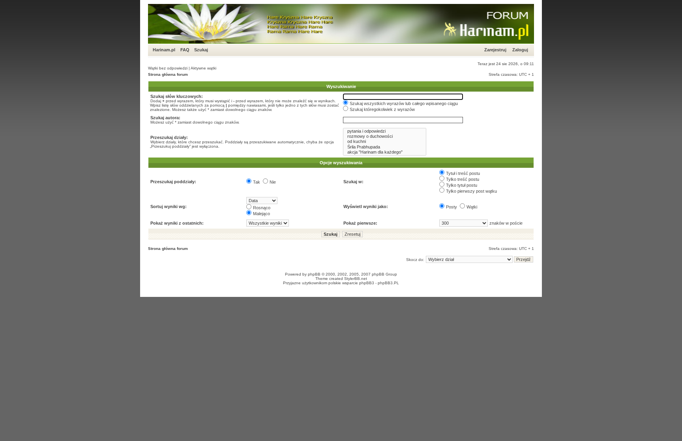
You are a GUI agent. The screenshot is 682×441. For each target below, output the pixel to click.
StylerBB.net (355, 278)
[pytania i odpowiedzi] (384, 131)
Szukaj (201, 49)
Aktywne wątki (203, 68)
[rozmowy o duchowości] (384, 136)
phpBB (314, 274)
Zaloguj (520, 49)
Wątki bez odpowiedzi (167, 68)
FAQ (184, 49)
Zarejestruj (495, 49)
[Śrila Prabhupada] (384, 147)
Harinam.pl (164, 49)
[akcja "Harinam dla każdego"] (384, 152)
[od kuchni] (384, 141)
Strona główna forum (168, 74)
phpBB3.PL (388, 283)
